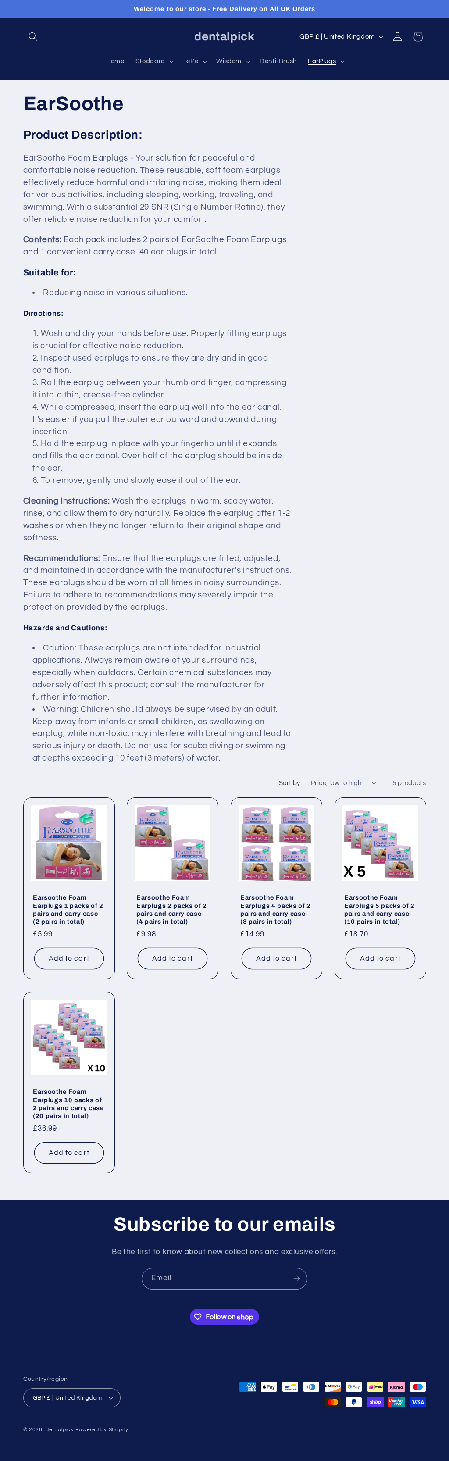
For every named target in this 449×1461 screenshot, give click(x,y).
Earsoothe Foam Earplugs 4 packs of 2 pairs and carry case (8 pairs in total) (275, 909)
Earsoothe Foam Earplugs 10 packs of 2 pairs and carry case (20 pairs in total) (68, 1103)
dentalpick (59, 1429)
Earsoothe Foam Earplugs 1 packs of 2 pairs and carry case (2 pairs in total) (68, 909)
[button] (33, 37)
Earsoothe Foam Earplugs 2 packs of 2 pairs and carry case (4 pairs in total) (171, 909)
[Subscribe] (297, 1279)
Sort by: (290, 783)
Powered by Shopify (101, 1429)
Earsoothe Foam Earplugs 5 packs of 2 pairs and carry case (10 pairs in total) (379, 909)
